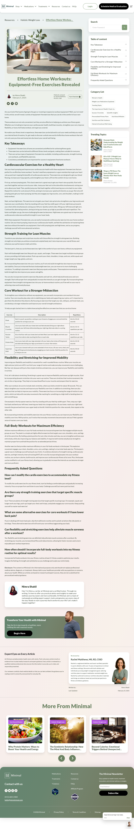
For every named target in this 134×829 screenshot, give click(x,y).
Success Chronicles (98, 113)
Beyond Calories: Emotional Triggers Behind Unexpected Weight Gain (106, 749)
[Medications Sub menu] (35, 6)
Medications (29, 6)
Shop (17, 6)
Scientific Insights (112, 113)
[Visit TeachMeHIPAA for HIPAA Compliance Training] (75, 797)
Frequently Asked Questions (102, 80)
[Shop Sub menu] (21, 6)
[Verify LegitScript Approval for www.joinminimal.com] (55, 792)
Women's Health (97, 98)
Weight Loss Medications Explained (103, 101)
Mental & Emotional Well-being (102, 124)
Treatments (42, 6)
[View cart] (131, 6)
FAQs (74, 6)
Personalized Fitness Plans (100, 116)
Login (90, 6)
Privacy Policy (59, 812)
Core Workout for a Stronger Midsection (106, 62)
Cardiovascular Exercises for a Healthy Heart (106, 50)
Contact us (66, 6)
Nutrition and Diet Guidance (101, 120)
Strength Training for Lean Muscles (104, 56)
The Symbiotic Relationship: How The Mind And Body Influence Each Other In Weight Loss (66, 749)
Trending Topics (97, 105)
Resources (56, 6)
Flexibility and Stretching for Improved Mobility (106, 67)
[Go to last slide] (61, 758)
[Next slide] (72, 758)
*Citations (55, 784)
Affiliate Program (77, 789)
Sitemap (98, 812)
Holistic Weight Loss (58, 722)
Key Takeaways (97, 45)
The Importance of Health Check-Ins (103, 109)
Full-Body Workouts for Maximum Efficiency (104, 74)
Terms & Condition (79, 812)
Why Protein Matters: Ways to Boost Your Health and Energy (23, 748)
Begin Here (19, 633)
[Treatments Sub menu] (49, 6)
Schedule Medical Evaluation (114, 6)
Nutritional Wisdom (118, 116)
